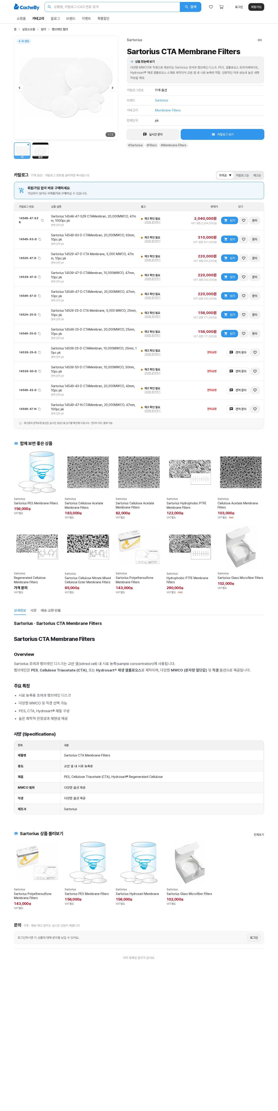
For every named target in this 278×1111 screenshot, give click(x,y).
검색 (193, 7)
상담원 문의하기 (152, 222)
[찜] (211, 7)
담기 (232, 220)
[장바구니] (221, 7)
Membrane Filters (168, 110)
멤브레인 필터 (60, 29)
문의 (254, 220)
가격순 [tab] (225, 175)
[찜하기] (243, 220)
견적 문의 (241, 352)
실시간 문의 (156, 134)
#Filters (152, 145)
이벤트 (86, 18)
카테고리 (38, 18)
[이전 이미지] (19, 87)
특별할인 (103, 18)
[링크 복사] (259, 40)
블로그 (55, 18)
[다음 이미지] (112, 87)
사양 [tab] (33, 610)
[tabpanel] (139, 716)
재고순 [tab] (257, 175)
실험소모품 (28, 29)
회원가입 (256, 7)
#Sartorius (135, 145)
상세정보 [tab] (20, 610)
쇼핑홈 (21, 18)
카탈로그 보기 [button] (225, 134)
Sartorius (134, 40)
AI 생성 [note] (25, 42)
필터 (43, 29)
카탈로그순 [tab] (242, 175)
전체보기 (259, 834)
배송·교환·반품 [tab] (51, 610)
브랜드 (70, 18)
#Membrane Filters (173, 145)
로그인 (239, 7)
